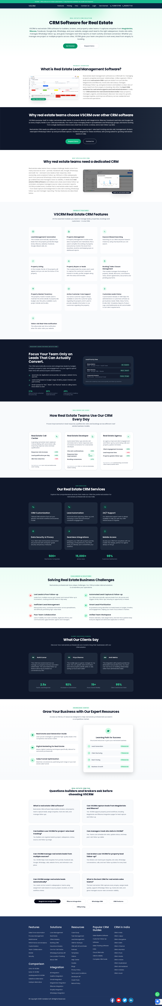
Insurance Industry (56, 946)
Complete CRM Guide (100, 959)
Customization (34, 946)
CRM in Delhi (118, 943)
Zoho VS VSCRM (34, 969)
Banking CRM (54, 943)
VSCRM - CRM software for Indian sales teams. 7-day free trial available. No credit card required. (54, 2)
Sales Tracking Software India (101, 947)
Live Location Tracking (57, 956)
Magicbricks (127, 28)
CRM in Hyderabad (120, 963)
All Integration (54, 973)
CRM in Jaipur (118, 936)
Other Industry (55, 939)
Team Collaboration (35, 949)
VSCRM (32, 6)
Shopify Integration (56, 990)
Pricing (69, 6)
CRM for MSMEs (98, 956)
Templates (75, 953)
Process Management (36, 936)
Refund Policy (75, 983)
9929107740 (128, 6)
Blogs (73, 966)
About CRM (53, 960)
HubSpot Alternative (35, 982)
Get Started (103, 6)
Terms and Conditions (78, 973)
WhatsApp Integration (57, 993)
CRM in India (118, 933)
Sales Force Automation (37, 933)
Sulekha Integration (56, 976)
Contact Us (85, 6)
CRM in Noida (118, 956)
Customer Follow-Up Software (99, 940)
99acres (33, 31)
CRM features (118, 901)
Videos (73, 956)
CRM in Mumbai (119, 949)
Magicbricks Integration (58, 983)
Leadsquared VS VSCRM (37, 975)
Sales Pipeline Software (100, 935)
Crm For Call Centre (56, 949)
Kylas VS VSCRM (34, 972)
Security (31, 956)
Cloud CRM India (98, 952)
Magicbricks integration (47, 901)
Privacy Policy (75, 970)
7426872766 (116, 6)
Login (94, 6)
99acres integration (74, 901)
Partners (74, 949)
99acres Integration (56, 986)
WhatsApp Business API (58, 953)
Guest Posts (75, 980)
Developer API (76, 977)
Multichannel (33, 939)
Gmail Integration (56, 979)
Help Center (75, 960)
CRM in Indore (118, 960)
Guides (73, 963)
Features (60, 6)
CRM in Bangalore (120, 939)
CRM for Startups (76, 943)
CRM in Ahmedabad (121, 966)
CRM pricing (81, 907)
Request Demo (89, 46)
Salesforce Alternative (36, 979)
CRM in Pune (118, 953)
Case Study (75, 933)
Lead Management (77, 939)
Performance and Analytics (38, 943)
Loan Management (56, 933)
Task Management (77, 936)
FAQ (76, 6)
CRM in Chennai (119, 946)
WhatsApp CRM (97, 901)
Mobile (31, 953)
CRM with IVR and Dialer (79, 946)
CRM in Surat (118, 973)
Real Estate (53, 936)
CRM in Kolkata (119, 970)
